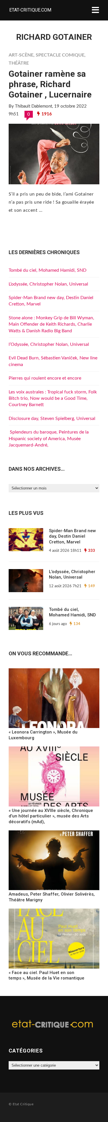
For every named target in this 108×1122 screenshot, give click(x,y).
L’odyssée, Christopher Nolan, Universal (48, 284)
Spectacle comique (60, 55)
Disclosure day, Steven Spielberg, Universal (52, 418)
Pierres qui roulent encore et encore (45, 378)
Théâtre (19, 63)
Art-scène (21, 55)
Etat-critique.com (30, 10)
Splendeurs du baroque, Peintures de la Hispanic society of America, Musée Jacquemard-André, (49, 438)
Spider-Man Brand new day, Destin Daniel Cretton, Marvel (72, 536)
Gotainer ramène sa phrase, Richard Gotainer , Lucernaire (50, 84)
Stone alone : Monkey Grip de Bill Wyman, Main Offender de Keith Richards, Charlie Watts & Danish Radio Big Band (51, 324)
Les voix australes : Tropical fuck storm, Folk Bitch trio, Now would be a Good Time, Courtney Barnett (53, 398)
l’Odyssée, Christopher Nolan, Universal (49, 344)
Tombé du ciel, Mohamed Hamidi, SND (47, 270)
